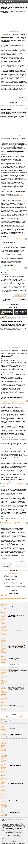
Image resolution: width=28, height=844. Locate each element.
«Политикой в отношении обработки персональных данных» (14, 837)
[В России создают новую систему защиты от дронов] (4, 728)
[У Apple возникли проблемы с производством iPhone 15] (4, 659)
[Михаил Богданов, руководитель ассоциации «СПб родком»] (13, 268)
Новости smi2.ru (3, 316)
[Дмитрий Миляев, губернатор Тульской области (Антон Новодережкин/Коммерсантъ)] (14, 484)
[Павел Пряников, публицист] (13, 238)
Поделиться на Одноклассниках (5, 1)
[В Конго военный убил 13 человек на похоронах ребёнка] (4, 616)
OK (14, 841)
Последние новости (14, 573)
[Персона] (4, 736)
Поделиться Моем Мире (3, 1)
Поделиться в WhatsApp (7, 1)
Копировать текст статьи (14, 1)
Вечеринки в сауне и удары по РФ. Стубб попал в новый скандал (6, 312)
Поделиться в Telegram (11, 1)
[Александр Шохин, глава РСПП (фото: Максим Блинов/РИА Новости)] (14, 401)
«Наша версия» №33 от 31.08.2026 (21, 294)
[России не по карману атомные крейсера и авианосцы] (4, 607)
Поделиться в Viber (9, 1)
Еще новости (14, 590)
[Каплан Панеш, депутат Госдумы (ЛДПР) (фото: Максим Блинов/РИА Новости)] (14, 523)
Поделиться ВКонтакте (1, 1)
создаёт (18, 194)
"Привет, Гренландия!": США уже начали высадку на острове (20, 312)
